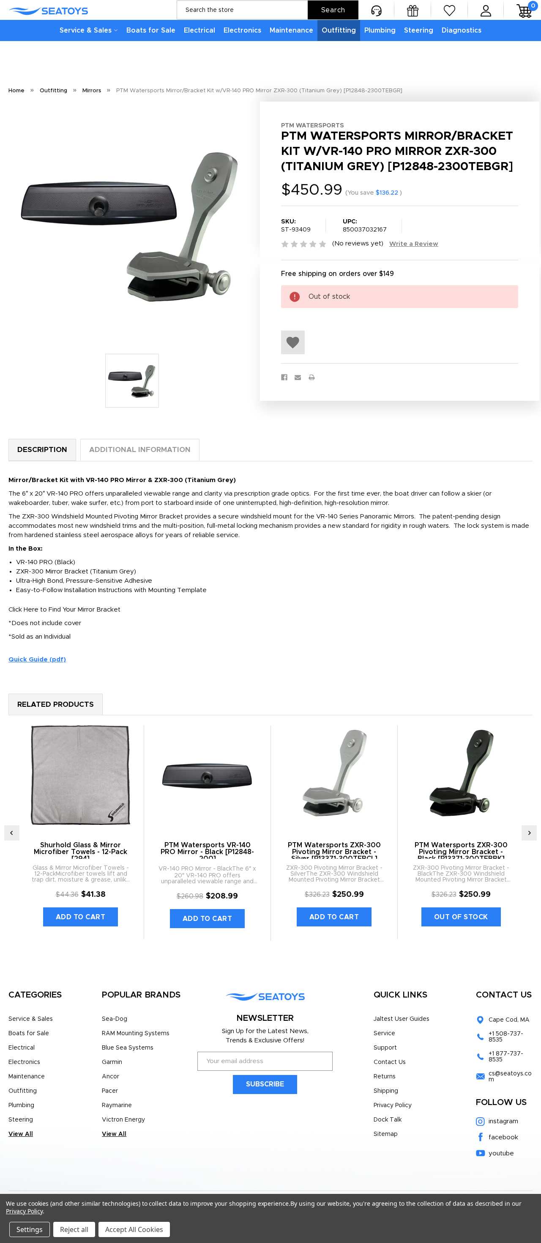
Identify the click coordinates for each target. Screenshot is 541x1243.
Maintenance (291, 30)
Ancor (110, 1077)
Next (529, 833)
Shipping (386, 1091)
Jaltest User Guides (401, 1019)
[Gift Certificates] (412, 9)
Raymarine (117, 1105)
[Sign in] (486, 9)
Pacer (110, 1091)
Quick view (80, 775)
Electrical (199, 30)
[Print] (312, 377)
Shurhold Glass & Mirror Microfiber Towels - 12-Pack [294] (80, 852)
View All (20, 1134)
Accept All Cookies (134, 1229)
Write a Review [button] (413, 244)
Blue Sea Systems (127, 1048)
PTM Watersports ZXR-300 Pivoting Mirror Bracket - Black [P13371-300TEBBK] (461, 852)
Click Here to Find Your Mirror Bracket (64, 609)
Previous (11, 833)
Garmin (112, 1062)
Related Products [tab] (55, 704)
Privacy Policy (393, 1105)
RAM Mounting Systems (135, 1033)
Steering (418, 30)
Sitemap (386, 1134)
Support (385, 1048)
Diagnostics (461, 30)
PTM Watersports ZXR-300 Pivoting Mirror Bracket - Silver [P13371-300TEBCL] (334, 852)
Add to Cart (81, 917)
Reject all (74, 1229)
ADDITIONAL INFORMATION (140, 449)
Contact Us (390, 1062)
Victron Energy (123, 1120)
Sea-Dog (114, 1019)
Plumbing (380, 30)
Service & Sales (86, 30)
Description (42, 449)
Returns (385, 1077)
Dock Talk (388, 1120)
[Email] (298, 377)
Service (384, 1033)
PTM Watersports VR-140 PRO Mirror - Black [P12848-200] (207, 852)
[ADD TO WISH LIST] (293, 342)
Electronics (242, 30)
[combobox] (267, 9)
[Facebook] (284, 377)
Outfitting (339, 30)
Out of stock (461, 917)
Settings (29, 1229)
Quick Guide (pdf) (37, 659)
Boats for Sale (150, 30)
